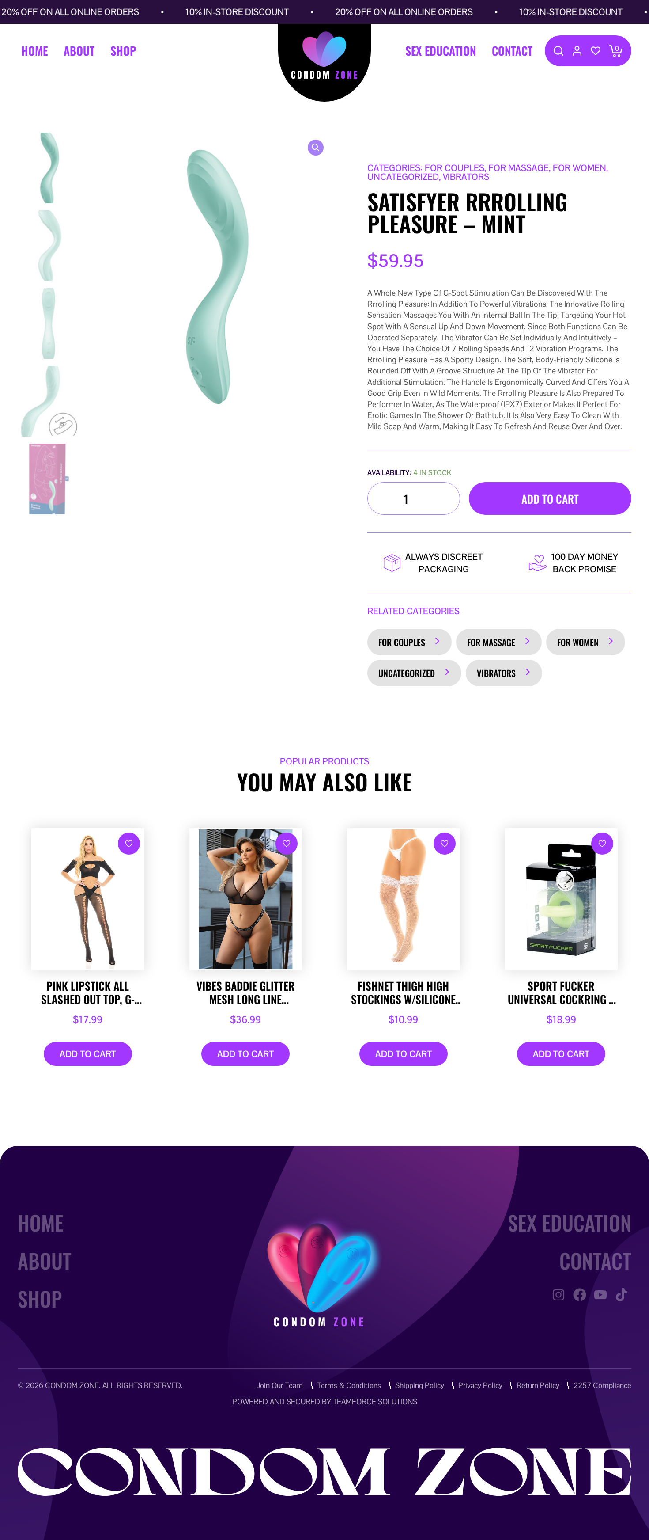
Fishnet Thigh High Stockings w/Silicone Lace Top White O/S (403, 992)
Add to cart (550, 499)
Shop (123, 51)
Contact (512, 51)
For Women (578, 642)
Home (34, 51)
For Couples (401, 642)
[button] (316, 148)
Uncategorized (406, 673)
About (79, 51)
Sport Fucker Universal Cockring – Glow (561, 992)
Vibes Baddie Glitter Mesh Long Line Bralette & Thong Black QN (245, 992)
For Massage (491, 642)
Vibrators (496, 673)
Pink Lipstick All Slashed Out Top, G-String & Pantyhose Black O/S (88, 992)
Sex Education (440, 51)
